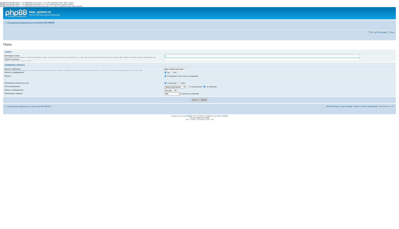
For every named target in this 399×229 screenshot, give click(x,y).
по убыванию (211, 87)
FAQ (372, 32)
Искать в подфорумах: (14, 72)
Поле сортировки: (12, 86)
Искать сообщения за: (14, 90)
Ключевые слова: (12, 56)
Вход (392, 32)
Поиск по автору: (12, 59)
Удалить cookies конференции (365, 106)
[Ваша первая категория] (175, 69)
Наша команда (346, 106)
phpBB (188, 116)
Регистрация (382, 32)
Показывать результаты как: (17, 83)
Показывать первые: (14, 93)
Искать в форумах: (13, 69)
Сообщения (172, 83)
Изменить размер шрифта (392, 22)
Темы (182, 83)
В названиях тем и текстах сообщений (182, 76)
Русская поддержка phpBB (199, 117)
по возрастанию (195, 87)
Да (168, 72)
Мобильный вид (387, 22)
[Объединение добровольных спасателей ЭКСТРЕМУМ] (16, 12)
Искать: (8, 76)
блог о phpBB (222, 116)
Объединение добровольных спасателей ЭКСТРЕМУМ (30, 23)
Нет (175, 72)
